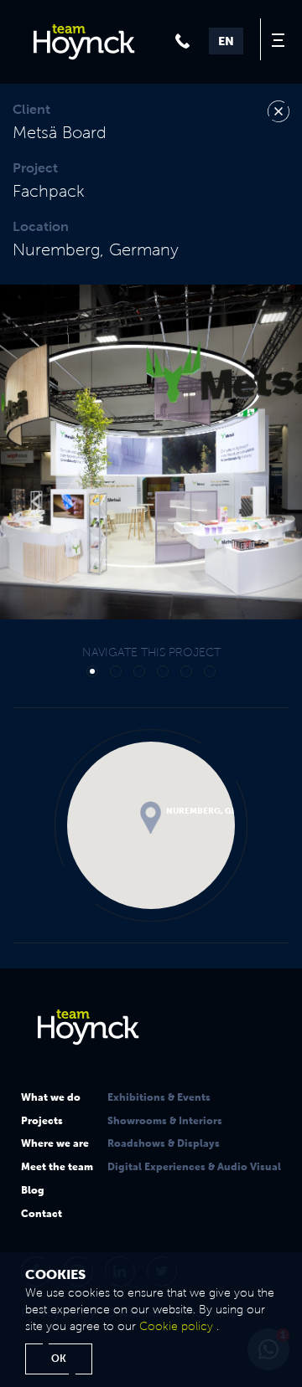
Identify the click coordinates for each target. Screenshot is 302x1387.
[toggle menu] (281, 39)
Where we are (55, 1143)
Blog (32, 1190)
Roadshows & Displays (163, 1143)
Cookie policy (176, 1326)
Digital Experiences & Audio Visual (194, 1167)
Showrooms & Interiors (164, 1121)
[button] (45, 452)
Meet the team (57, 1167)
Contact (41, 1214)
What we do (51, 1097)
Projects (42, 1121)
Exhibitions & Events (159, 1097)
